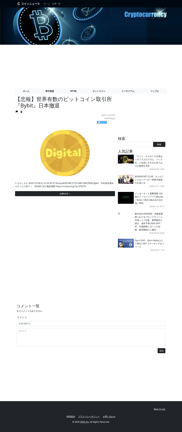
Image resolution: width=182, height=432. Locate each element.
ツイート (104, 122)
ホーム (47, 3)
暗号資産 (50, 91)
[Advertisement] (91, 65)
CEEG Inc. (84, 421)
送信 (161, 350)
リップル (154, 91)
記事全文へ (65, 193)
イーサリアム (128, 91)
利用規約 (70, 416)
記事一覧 (56, 3)
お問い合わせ (109, 416)
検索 (159, 144)
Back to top (159, 409)
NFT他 (73, 91)
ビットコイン (99, 91)
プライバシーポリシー (89, 416)
